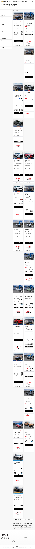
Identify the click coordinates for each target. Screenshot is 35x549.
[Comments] (22, 28)
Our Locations (14, 541)
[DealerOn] (17, 546)
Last (28, 519)
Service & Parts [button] (23, 1)
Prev (18, 519)
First (16, 519)
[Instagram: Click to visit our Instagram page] (6, 538)
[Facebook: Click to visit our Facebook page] (2, 538)
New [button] (9, 1)
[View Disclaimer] (20, 28)
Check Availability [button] (18, 41)
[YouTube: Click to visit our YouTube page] (4, 538)
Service (13, 539)
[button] (22, 16)
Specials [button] (17, 1)
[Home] (8, 1)
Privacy (12, 547)
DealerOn (8, 547)
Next (26, 519)
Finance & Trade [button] (19, 1)
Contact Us (13, 542)
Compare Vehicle (17, 45)
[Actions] (22, 21)
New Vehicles (14, 536)
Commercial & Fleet (14, 1)
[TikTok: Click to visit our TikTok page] (9, 538)
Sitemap (10, 547)
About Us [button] (26, 1)
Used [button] (10, 1)
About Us (13, 540)
